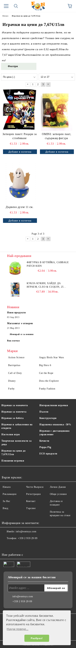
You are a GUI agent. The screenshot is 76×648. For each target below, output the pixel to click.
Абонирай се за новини (22, 334)
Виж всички (13, 340)
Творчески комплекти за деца (16, 443)
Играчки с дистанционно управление (54, 433)
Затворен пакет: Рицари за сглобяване (19, 136)
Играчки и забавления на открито (17, 426)
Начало (7, 487)
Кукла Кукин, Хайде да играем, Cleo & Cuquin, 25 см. (45, 285)
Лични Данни (58, 487)
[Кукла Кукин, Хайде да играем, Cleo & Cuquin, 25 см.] (15, 290)
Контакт (30, 501)
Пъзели (43, 411)
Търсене (31, 508)
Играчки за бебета (12, 418)
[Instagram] (14, 545)
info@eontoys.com (26, 531)
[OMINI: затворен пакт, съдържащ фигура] (56, 110)
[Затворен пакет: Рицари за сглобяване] (19, 110)
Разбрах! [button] (37, 638)
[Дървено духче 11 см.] (19, 183)
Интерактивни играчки (53, 405)
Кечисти (44, 441)
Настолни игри (10, 434)
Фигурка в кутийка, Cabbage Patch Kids (48, 264)
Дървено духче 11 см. (19, 206)
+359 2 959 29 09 (27, 538)
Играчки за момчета (13, 411)
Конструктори (48, 418)
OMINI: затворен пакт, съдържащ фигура (56, 136)
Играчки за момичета (14, 405)
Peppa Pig (45, 447)
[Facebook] (6, 545)
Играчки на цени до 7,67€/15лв (13, 452)
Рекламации (10, 494)
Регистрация (33, 494)
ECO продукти (48, 453)
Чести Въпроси (34, 487)
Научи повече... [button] (17, 629)
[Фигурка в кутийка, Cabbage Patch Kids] (15, 269)
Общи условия (58, 494)
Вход (5, 508)
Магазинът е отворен (20, 323)
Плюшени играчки (12, 460)
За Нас (6, 501)
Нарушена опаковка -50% (55, 424)
